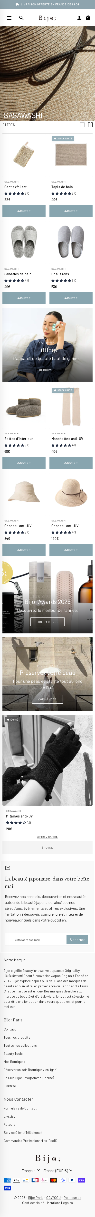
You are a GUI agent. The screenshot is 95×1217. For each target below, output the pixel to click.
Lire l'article (47, 621)
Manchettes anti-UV (67, 439)
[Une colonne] (82, 124)
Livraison (10, 1116)
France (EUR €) (58, 1170)
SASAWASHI (11, 181)
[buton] (31, 1170)
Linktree (10, 1086)
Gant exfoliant (15, 187)
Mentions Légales (60, 1203)
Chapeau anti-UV (17, 526)
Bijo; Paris (35, 1197)
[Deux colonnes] (90, 124)
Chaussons (60, 274)
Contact (10, 1029)
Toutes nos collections (20, 1045)
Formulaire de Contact (20, 1108)
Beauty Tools (13, 1053)
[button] (14, 193)
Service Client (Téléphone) (22, 1132)
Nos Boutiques (14, 1061)
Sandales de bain (18, 274)
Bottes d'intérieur (18, 439)
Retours (9, 1124)
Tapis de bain (62, 187)
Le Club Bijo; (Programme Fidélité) (29, 1078)
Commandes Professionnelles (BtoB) (30, 1140)
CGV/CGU (53, 1197)
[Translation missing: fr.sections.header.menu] (9, 18)
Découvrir (47, 370)
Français (31, 1170)
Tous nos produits (17, 1037)
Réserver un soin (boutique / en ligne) (30, 1070)
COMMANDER (47, 699)
